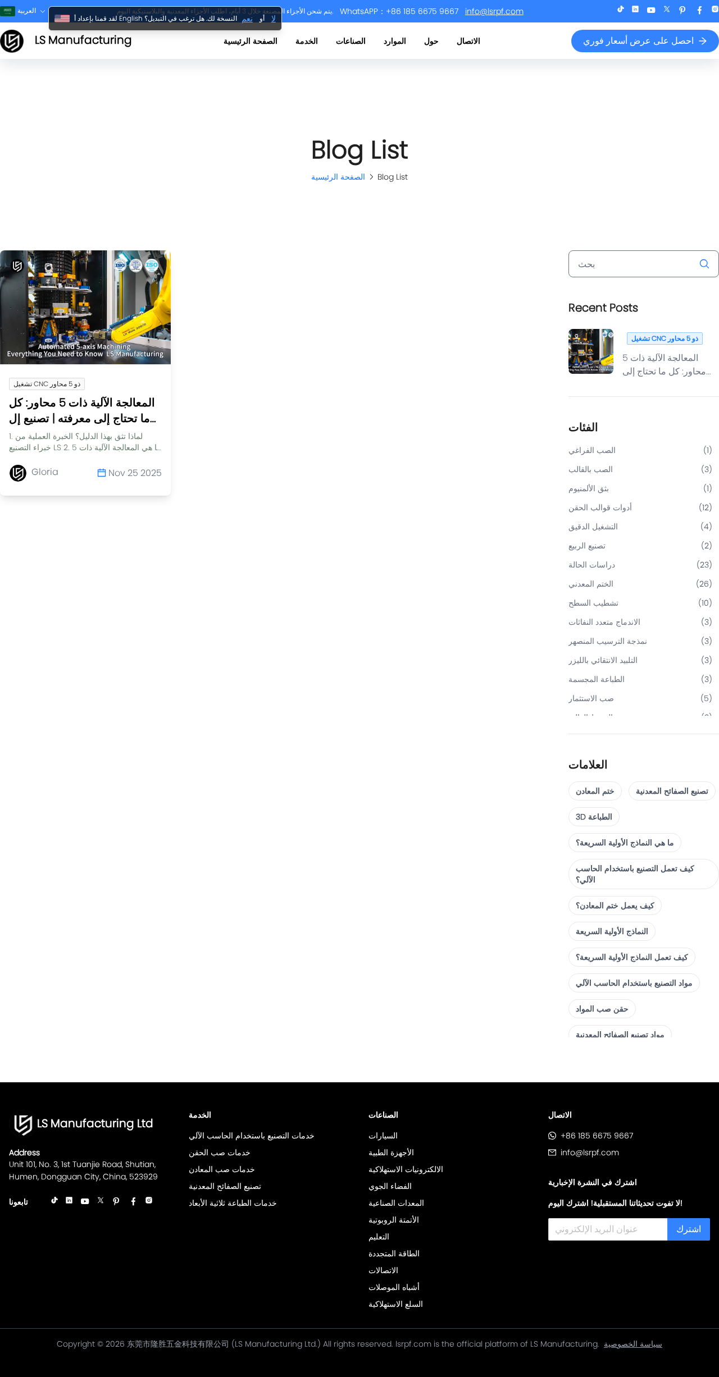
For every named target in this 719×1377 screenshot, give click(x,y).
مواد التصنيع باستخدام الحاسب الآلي (634, 983)
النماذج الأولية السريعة (612, 931)
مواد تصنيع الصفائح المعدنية (620, 1034)
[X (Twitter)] (667, 11)
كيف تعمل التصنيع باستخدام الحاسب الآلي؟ (635, 874)
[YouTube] (651, 11)
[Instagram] (715, 11)
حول (431, 41)
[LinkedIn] (635, 11)
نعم (247, 18)
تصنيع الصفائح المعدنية (672, 791)
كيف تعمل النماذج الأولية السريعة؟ (632, 957)
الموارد (395, 41)
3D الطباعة (594, 816)
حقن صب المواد (602, 1008)
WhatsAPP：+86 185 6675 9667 (399, 11)
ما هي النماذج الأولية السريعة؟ (625, 842)
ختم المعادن (595, 791)
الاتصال (468, 41)
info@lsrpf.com (494, 11)
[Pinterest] (682, 11)
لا (273, 18)
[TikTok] (621, 11)
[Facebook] (699, 11)
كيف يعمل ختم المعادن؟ (615, 905)
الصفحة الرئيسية (250, 41)
